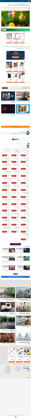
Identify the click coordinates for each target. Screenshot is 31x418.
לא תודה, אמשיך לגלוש (15, 214)
